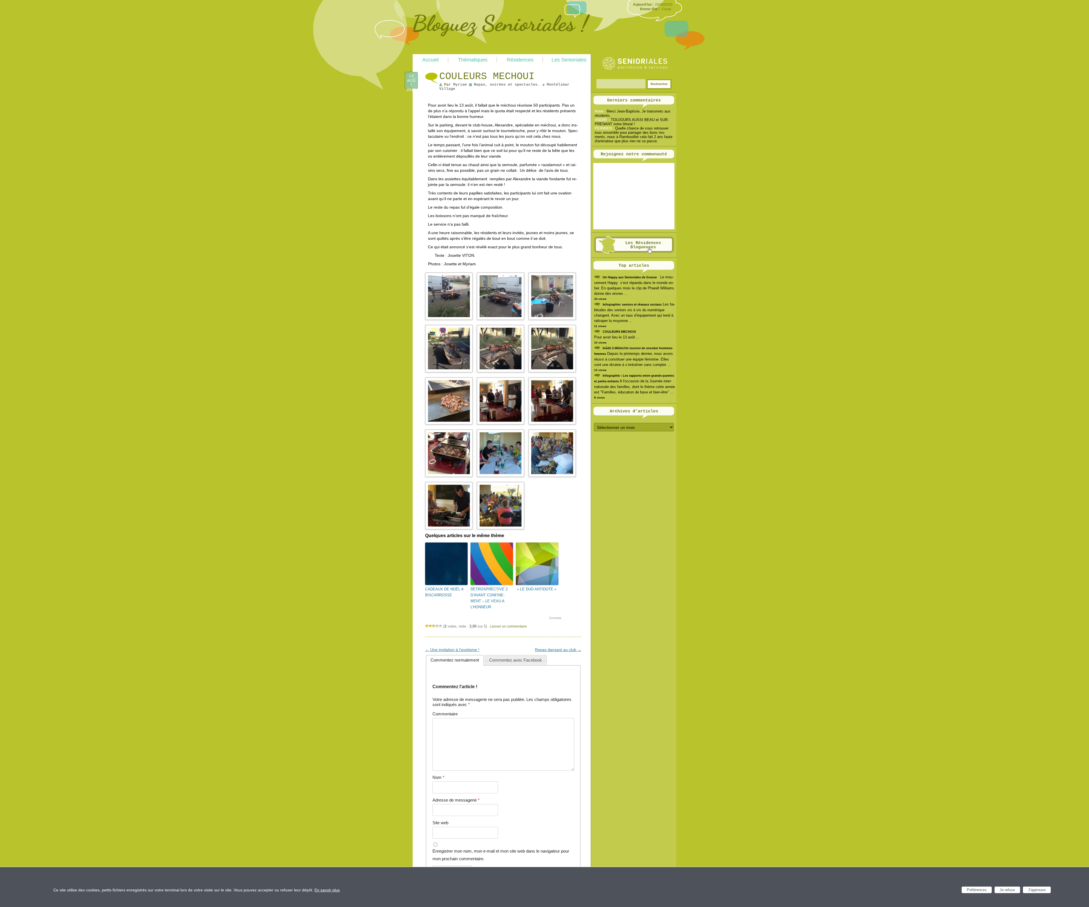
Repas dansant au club (558, 649)
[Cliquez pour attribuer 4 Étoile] (437, 626)
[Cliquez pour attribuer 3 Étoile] (433, 626)
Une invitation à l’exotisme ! (452, 649)
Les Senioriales (569, 60)
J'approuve (1037, 890)
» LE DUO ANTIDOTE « (537, 589)
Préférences (977, 890)
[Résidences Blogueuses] (634, 252)
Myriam (460, 84)
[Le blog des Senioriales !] (501, 52)
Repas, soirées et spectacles (505, 84)
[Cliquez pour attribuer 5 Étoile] (440, 626)
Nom (438, 777)
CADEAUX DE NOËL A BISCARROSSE (444, 592)
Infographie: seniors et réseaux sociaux (632, 304)
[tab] (455, 660)
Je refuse (1007, 890)
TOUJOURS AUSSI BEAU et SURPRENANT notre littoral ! (632, 122)
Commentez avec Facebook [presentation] (515, 660)
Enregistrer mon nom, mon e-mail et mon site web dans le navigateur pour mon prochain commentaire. (500, 855)
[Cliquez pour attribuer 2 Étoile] (430, 626)
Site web (440, 822)
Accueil (430, 60)
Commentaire (445, 713)
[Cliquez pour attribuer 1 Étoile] (427, 626)
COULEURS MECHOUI (619, 331)
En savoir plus (327, 890)
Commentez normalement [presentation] (454, 660)
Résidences (520, 60)
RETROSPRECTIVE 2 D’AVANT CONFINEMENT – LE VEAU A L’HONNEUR (489, 598)
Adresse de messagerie (456, 800)
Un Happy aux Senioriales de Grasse (630, 277)
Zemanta (555, 618)
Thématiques (472, 60)
